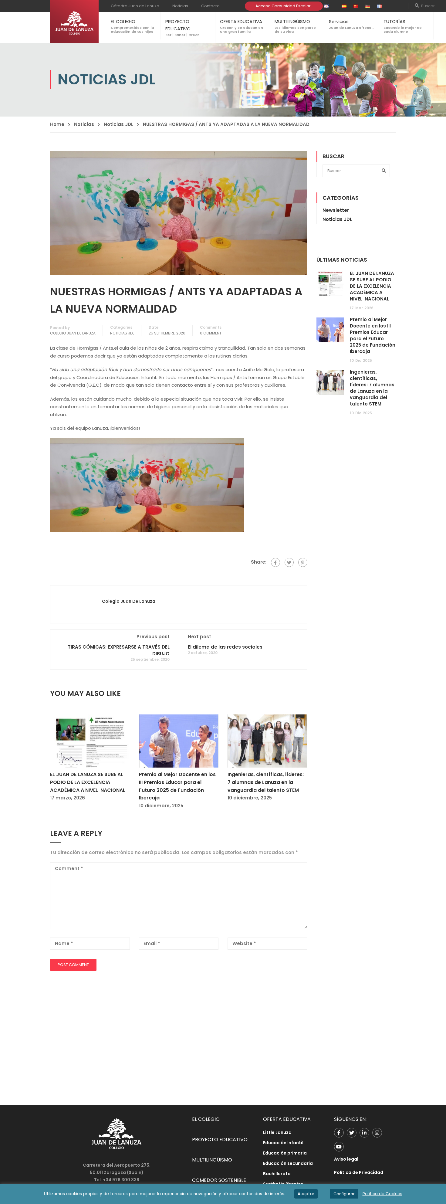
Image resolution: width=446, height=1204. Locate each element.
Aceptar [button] (306, 1194)
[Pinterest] (302, 562)
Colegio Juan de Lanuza (73, 333)
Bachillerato (277, 1174)
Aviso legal (346, 1159)
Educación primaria (285, 1153)
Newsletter (336, 210)
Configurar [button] (344, 1194)
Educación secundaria (288, 1163)
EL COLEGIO (123, 21)
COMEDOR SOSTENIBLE (219, 1180)
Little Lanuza (277, 1132)
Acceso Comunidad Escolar (283, 6)
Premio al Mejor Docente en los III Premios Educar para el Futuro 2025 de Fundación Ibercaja (372, 335)
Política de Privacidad (358, 1172)
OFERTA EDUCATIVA (241, 21)
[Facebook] (275, 562)
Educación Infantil (283, 1143)
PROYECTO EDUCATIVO (220, 1139)
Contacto (210, 6)
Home (57, 124)
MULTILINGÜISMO (292, 21)
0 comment (210, 333)
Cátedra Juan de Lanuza (135, 6)
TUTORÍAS (394, 21)
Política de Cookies (382, 1194)
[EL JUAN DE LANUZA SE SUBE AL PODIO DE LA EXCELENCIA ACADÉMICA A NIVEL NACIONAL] (90, 741)
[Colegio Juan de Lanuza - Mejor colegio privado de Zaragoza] (74, 21)
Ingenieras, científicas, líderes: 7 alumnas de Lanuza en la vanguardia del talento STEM (266, 782)
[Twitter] (289, 562)
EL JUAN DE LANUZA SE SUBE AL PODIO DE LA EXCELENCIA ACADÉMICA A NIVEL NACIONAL (87, 782)
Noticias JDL (118, 124)
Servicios (339, 21)
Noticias (180, 6)
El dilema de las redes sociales (225, 647)
